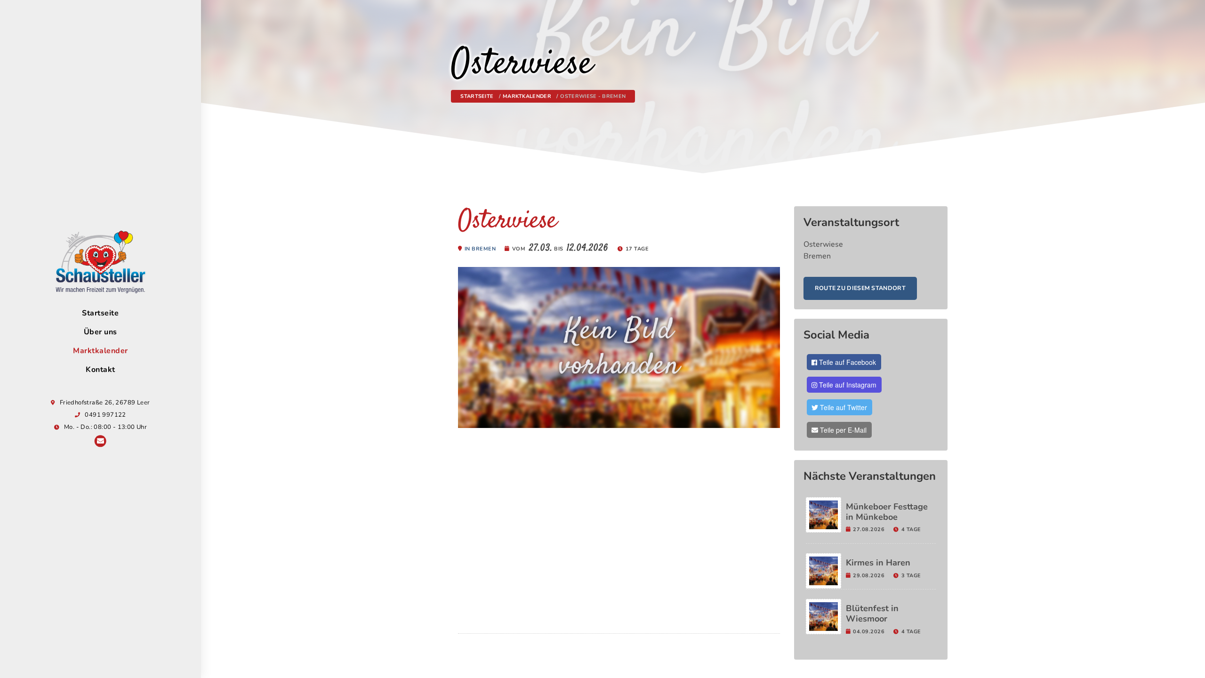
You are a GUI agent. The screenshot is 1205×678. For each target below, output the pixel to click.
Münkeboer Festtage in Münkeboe (887, 512)
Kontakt (100, 369)
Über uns (100, 332)
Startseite (100, 313)
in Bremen (480, 248)
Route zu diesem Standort (860, 288)
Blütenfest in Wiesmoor (872, 613)
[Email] (100, 441)
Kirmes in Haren (878, 562)
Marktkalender (100, 351)
